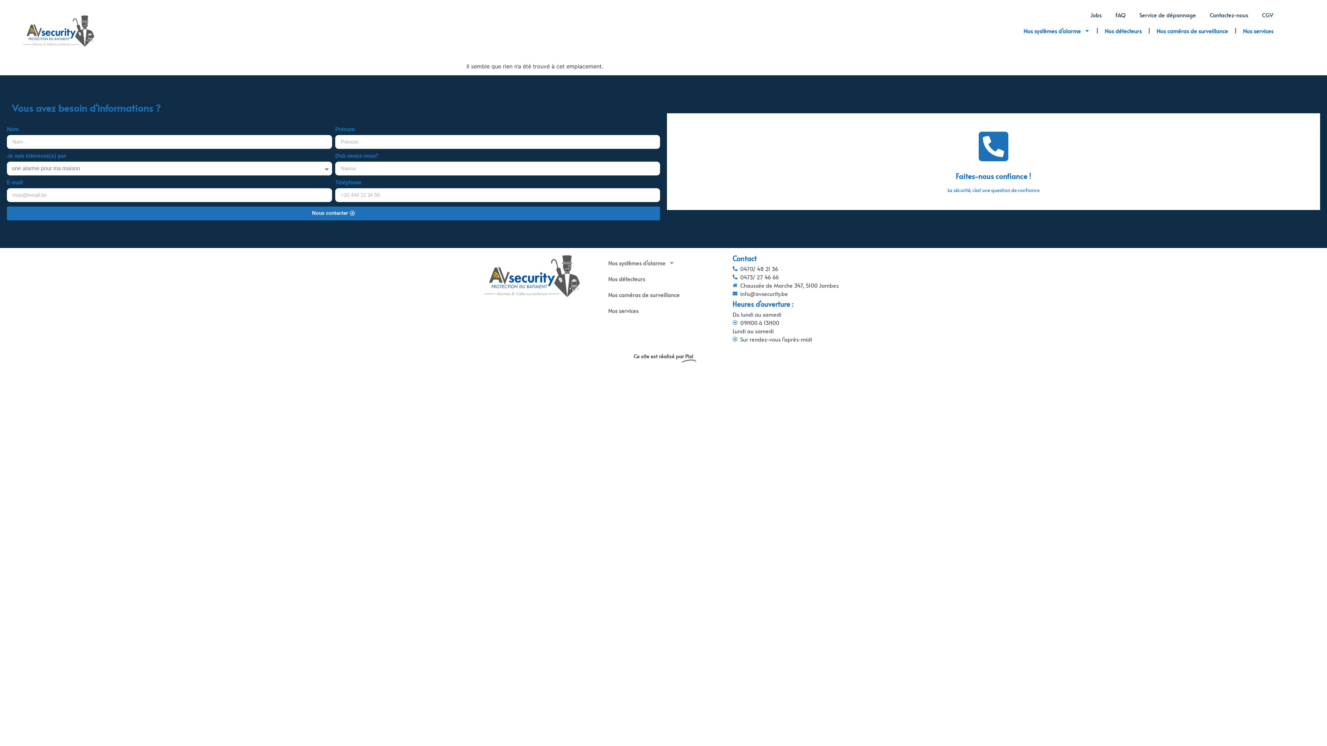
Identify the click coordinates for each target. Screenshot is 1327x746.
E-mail (15, 183)
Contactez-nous (1229, 15)
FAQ (1121, 15)
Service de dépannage (1167, 15)
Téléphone (348, 183)
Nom (13, 130)
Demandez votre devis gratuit (993, 175)
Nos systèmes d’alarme (1052, 31)
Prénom (345, 130)
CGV (1267, 15)
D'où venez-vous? (356, 156)
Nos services (1258, 31)
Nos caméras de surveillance (1192, 31)
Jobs (1096, 15)
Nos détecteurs (1123, 31)
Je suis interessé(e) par (36, 156)
